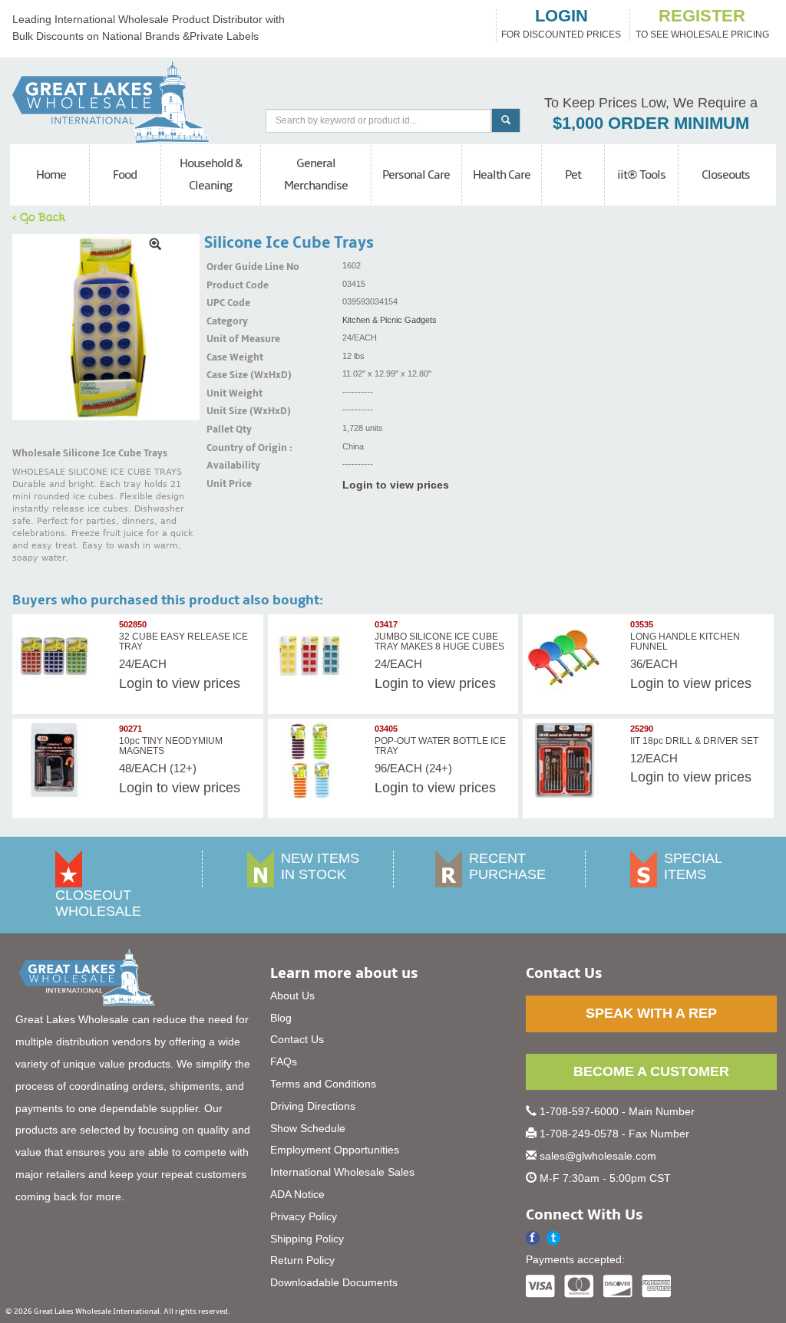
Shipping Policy (307, 1238)
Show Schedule (307, 1128)
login (561, 16)
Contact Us (297, 1039)
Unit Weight (225, 393)
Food (125, 175)
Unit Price (225, 484)
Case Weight (225, 357)
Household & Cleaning (211, 174)
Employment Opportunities (334, 1150)
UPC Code (225, 303)
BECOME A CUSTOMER (651, 1071)
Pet (573, 175)
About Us (292, 995)
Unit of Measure (225, 339)
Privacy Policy (303, 1216)
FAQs (283, 1061)
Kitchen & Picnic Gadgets (389, 319)
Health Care (501, 175)
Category (225, 321)
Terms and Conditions (323, 1084)
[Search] (505, 120)
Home (51, 175)
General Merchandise (316, 174)
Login (136, 683)
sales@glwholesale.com (598, 1156)
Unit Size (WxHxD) (225, 411)
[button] (554, 1238)
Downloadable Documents (334, 1282)
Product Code (225, 285)
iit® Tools (641, 175)
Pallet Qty (225, 429)
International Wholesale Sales (342, 1172)
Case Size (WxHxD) (225, 375)
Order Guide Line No (225, 267)
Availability (225, 465)
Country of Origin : (225, 448)
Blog (281, 1018)
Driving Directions (312, 1106)
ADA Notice (297, 1194)
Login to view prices (395, 485)
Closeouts (726, 175)
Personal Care (416, 175)
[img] (106, 327)
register (702, 16)
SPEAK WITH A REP (651, 1013)
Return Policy (302, 1260)
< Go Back (39, 216)
